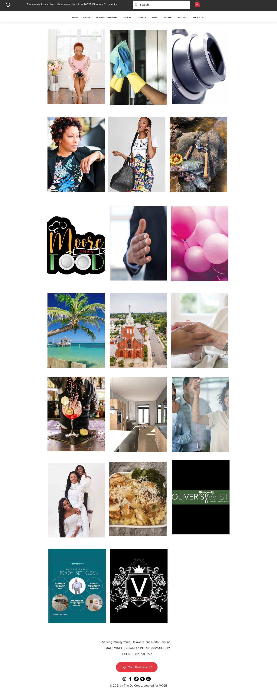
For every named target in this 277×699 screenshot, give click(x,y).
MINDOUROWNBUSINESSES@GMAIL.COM (142, 648)
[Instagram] (124, 679)
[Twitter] (142, 679)
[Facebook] (130, 679)
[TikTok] (136, 679)
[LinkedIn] (148, 679)
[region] (75, 69)
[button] (197, 3)
